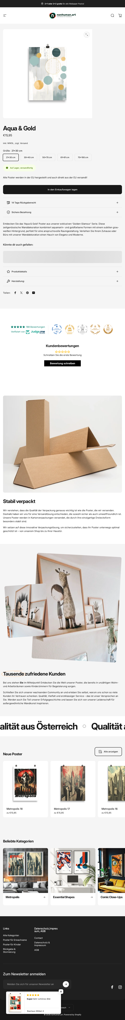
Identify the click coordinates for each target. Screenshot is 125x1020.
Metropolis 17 (62, 808)
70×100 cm (83, 157)
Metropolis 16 (110, 808)
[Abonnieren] (66, 984)
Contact (38, 938)
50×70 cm (47, 157)
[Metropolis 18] (25, 783)
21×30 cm (10, 157)
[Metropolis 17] (73, 783)
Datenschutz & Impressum (42, 944)
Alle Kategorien (11, 935)
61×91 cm (65, 157)
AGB (36, 950)
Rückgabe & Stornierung (9, 950)
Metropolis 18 (15, 808)
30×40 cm (29, 157)
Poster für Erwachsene (15, 940)
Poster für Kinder (12, 944)
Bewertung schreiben (62, 363)
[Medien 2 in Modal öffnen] (87, 35)
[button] (61, 991)
